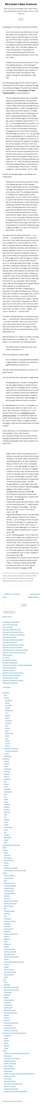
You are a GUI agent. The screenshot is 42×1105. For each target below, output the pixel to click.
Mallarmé (7, 804)
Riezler (6, 822)
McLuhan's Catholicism (24, 576)
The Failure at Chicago (10, 642)
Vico (5, 832)
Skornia (7, 746)
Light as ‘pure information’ (11, 622)
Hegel (6, 787)
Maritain (6, 807)
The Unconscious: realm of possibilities (15, 650)
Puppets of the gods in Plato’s (14, 652)
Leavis (6, 802)
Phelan (7, 741)
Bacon (6, 766)
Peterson (7, 1020)
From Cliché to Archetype (12, 1058)
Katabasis (7, 924)
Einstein (33, 573)
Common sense (9, 888)
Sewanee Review (9, 1076)
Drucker (7, 708)
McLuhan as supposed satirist (12, 647)
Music (6, 941)
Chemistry (7, 855)
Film (5, 908)
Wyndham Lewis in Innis (10, 678)
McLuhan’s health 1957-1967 (12, 629)
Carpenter (8, 705)
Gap (5, 916)
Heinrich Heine (7, 655)
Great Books (8, 1005)
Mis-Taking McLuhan (10, 1013)
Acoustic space (9, 878)
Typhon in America (10, 1086)
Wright (6, 1048)
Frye (6, 713)
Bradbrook (8, 700)
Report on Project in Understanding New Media (19, 1074)
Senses (6, 959)
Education (7, 995)
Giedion (7, 715)
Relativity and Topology (10, 581)
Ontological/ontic (9, 949)
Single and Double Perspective (14, 962)
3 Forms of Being (9, 875)
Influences (6, 759)
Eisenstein (7, 779)
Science (20, 581)
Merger (6, 863)
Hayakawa (7, 1035)
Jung (5, 797)
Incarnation (7, 919)
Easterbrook (9, 710)
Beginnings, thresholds (11, 987)
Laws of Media (8, 860)
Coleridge (7, 771)
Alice (5, 982)
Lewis (7, 731)
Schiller (6, 825)
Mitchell (6, 1041)
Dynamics (7, 898)
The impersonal (9, 969)
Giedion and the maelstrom (11, 675)
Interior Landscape (10, 1063)
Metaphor (7, 939)
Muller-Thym (9, 733)
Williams (6, 1046)
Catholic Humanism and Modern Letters (17, 1053)
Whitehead (7, 837)
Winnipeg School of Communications (14, 1033)
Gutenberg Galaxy (10, 1061)
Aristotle (6, 764)
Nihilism (6, 1015)
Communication (9, 891)
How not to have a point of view (13, 632)
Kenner (7, 728)
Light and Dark (11, 576)
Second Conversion (11, 751)
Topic (4, 980)
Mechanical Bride (9, 1068)
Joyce (5, 794)
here (17, 88)
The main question (10, 972)
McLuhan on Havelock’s (13, 680)
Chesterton (7, 769)
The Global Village (10, 1081)
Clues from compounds (10, 624)
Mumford (7, 809)
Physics (6, 865)
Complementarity (24, 573)
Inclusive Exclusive (10, 921)
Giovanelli (8, 720)
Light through (8, 1007)
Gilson (7, 718)
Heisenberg (8, 858)
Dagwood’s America (9, 670)
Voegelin (7, 835)
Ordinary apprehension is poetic (13, 645)
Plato (5, 814)
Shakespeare (8, 827)
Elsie (5, 695)
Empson (6, 784)
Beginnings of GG (9, 883)
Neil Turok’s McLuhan (9, 668)
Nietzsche (7, 812)
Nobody (6, 947)
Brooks (7, 703)
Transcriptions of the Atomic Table (15, 870)
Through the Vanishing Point (13, 1084)
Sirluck (6, 1043)
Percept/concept (9, 954)
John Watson (8, 792)
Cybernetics (8, 992)
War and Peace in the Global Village (15, 1091)
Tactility (6, 967)
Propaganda (8, 1025)
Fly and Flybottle (9, 911)
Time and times (9, 974)
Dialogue (7, 896)
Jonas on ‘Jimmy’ (8, 627)
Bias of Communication (11, 990)
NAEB (4, 847)
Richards (7, 820)
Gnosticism (7, 1002)
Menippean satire (10, 1010)
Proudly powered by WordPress (12, 1101)
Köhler (6, 799)
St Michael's (8, 756)
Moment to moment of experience (14, 635)
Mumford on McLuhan (10, 660)
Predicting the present (11, 1023)
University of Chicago (9, 637)
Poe (5, 817)
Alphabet (7, 985)
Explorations (8, 1056)
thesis (24, 568)
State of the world (10, 1028)
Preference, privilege (26, 578)
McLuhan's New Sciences (21, 4)
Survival (6, 964)
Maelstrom (7, 931)
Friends (6, 698)
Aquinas (6, 761)
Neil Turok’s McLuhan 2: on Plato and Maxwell (17, 665)
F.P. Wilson (6, 657)
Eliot (5, 781)
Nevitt (7, 736)
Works (5, 1051)
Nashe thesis (8, 1071)
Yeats (6, 842)
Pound (7, 743)
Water (6, 977)
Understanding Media (11, 1089)
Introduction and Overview (11, 845)
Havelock (8, 723)
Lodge (6, 1038)
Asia (5, 881)
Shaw (6, 830)
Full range (7, 914)
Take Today (8, 1079)
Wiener (6, 840)
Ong (6, 738)
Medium (6, 936)
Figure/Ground (8, 906)
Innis (6, 726)
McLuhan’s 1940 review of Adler (13, 640)
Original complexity (13, 578)
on (13, 101)
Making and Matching (11, 934)
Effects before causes (11, 901)
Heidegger (7, 789)
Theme (5, 873)
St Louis (6, 754)
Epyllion (6, 997)
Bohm (6, 853)
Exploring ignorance (10, 903)
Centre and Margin (10, 886)
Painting (6, 1018)
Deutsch (6, 774)
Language (7, 926)
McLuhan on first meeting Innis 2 (13, 673)
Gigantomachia (9, 1000)
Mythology (7, 944)
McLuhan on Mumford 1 (10, 663)
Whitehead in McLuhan (10, 683)
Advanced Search (9, 612)
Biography (6, 693)
